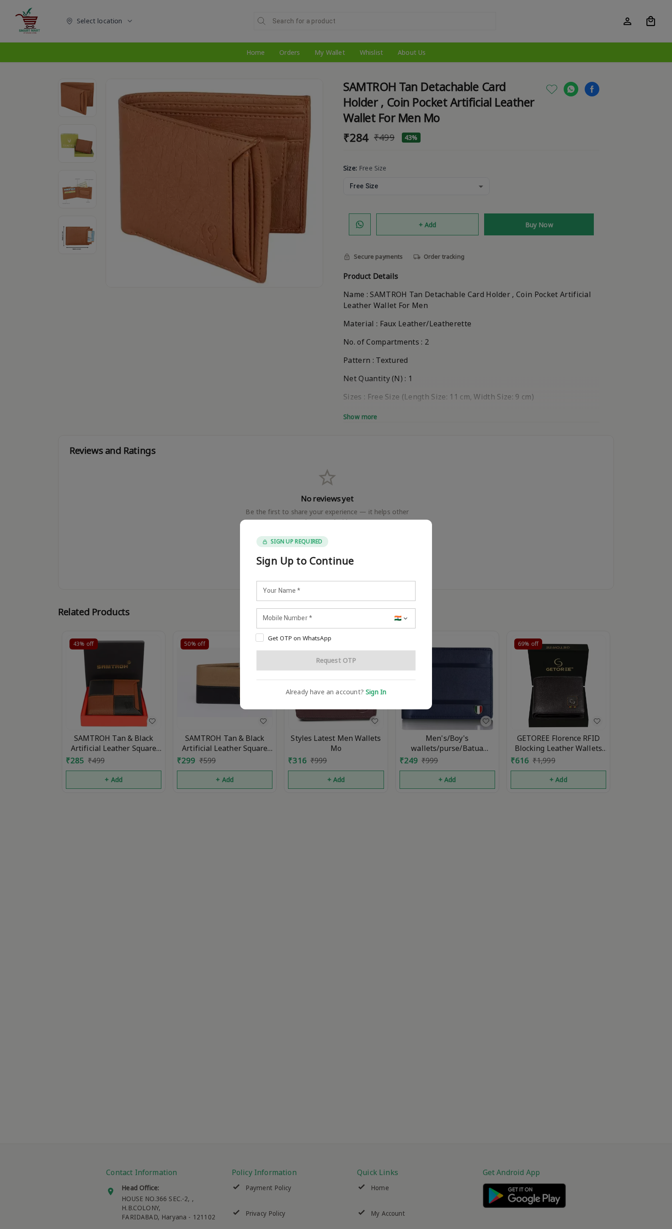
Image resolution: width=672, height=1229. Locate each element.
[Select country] (402, 618)
